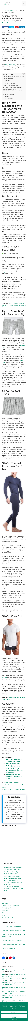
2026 (3, 970)
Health (12, 10)
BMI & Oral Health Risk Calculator (11, 926)
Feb (9, 970)
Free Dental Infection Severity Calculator (13, 930)
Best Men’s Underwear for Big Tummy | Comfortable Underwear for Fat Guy (14, 305)
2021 (3, 991)
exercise (4, 677)
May (17, 970)
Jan (7, 970)
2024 (3, 978)
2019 (3, 1000)
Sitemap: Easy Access (8, 913)
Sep (3, 976)
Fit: (7, 81)
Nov (8, 976)
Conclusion (7, 96)
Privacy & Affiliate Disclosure (10, 905)
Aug (24, 970)
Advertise (5, 910)
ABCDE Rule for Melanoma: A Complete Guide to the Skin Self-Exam (13, 888)
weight (4, 272)
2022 (3, 987)
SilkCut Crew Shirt (9, 94)
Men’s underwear (10, 64)
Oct (6, 976)
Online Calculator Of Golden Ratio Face (13, 944)
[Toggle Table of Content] (22, 74)
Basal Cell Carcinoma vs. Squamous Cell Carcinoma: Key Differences (13, 882)
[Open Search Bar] (19, 3)
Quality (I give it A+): (11, 83)
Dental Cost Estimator (8, 948)
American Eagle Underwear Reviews (14, 789)
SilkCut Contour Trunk (10, 89)
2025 (3, 974)
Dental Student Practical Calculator (12, 940)
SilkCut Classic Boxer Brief (11, 85)
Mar (12, 970)
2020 (3, 996)
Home (4, 10)
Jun (20, 970)
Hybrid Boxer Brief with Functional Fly (14, 87)
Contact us (5, 903)
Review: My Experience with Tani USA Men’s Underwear (14, 77)
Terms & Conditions (7, 908)
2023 (3, 983)
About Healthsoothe (8, 918)
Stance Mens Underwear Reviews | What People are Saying (14, 776)
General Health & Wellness (11, 782)
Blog (8, 10)
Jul (22, 970)
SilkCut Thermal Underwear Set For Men (13, 91)
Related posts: (9, 98)
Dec (11, 976)
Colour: (8, 80)
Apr (15, 970)
